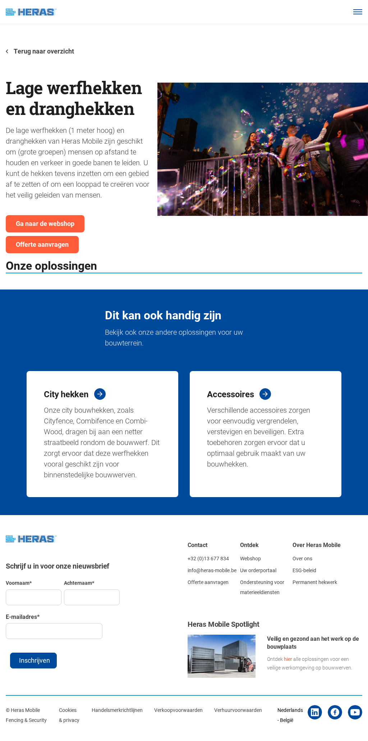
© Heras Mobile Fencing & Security (26, 715)
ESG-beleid (304, 570)
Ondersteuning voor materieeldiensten (262, 587)
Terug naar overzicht (43, 51)
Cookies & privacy (69, 715)
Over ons (302, 558)
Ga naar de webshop (45, 223)
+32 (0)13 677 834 (208, 558)
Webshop (250, 558)
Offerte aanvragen (42, 244)
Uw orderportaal (258, 570)
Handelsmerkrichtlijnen (117, 710)
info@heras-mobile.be (212, 570)
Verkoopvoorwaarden (178, 710)
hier (288, 659)
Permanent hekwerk (315, 582)
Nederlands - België (290, 715)
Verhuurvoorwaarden (238, 710)
